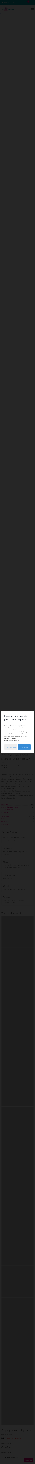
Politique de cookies (10, 738)
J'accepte (24, 747)
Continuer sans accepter (11, 740)
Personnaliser (11, 747)
